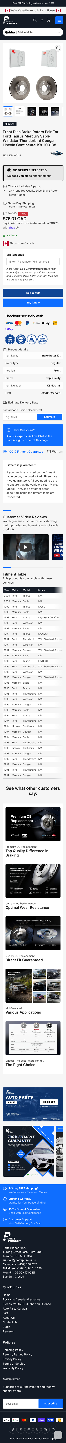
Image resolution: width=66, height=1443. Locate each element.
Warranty (58, 451)
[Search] (35, 20)
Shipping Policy (13, 1350)
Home (6, 1295)
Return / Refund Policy (17, 1354)
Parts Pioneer (26, 1438)
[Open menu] (59, 20)
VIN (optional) (15, 254)
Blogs (6, 1327)
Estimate (49, 416)
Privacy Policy (12, 1359)
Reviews (8, 1331)
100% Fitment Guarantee (25, 451)
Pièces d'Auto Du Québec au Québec (27, 1304)
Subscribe (50, 1403)
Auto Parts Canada (15, 1308)
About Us (9, 1317)
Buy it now (33, 302)
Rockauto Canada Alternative (21, 1299)
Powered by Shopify (45, 1438)
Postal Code (22, 410)
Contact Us (10, 1322)
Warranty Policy (13, 1368)
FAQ (5, 1313)
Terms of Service (14, 1363)
